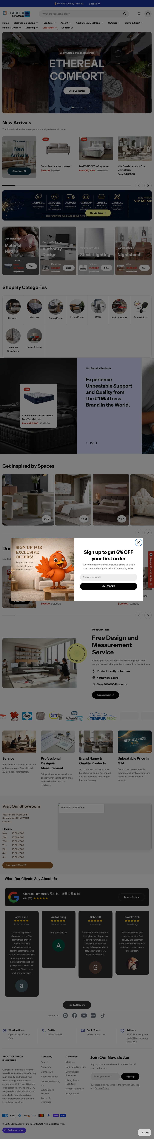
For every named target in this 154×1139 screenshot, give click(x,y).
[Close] (139, 542)
